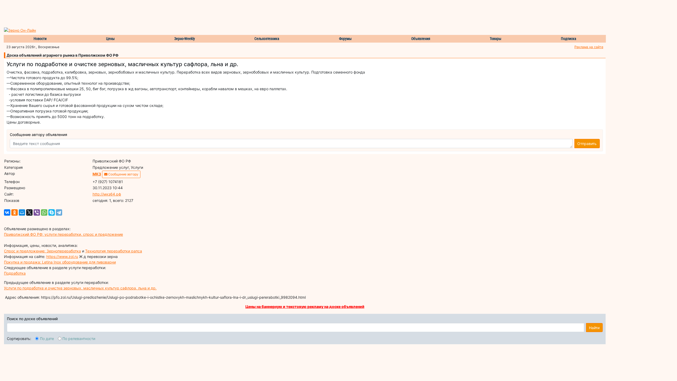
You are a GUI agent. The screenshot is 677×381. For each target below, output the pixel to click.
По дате (47, 338)
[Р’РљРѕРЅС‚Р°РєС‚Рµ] (7, 212)
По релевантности (78, 338)
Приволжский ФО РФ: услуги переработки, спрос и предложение (63, 234)
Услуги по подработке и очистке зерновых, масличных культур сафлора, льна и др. (80, 288)
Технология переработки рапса (113, 251)
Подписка (568, 39)
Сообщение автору (122, 174)
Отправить (587, 143)
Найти (594, 327)
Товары (495, 39)
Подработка (15, 273)
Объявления (420, 39)
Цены (110, 39)
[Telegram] (59, 212)
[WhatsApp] (44, 212)
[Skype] (51, 212)
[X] (29, 212)
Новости (40, 39)
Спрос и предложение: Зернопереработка (42, 251)
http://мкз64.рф (107, 194)
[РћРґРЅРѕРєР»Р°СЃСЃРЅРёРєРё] (14, 212)
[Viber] (37, 212)
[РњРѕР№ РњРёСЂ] (22, 212)
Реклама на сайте (588, 47)
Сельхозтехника (266, 39)
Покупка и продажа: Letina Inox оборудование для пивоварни (60, 262)
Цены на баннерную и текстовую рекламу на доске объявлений (304, 306)
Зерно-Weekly (184, 39)
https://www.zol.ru (62, 256)
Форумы (345, 39)
